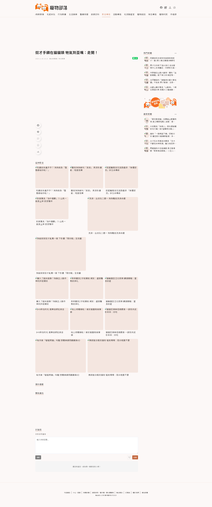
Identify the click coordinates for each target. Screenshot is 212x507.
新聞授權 (86, 493)
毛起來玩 (51, 14)
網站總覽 (145, 493)
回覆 (135, 457)
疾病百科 (95, 14)
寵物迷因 (141, 14)
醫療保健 (84, 14)
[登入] (170, 7)
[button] (161, 7)
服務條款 (95, 493)
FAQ (74, 493)
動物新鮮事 (39, 14)
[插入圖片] (129, 457)
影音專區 (106, 14)
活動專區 (117, 14)
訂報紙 (127, 493)
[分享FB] (38, 125)
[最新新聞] (176, 114)
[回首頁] (51, 7)
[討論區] (38, 138)
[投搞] (165, 7)
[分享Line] (38, 132)
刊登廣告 (67, 493)
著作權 (102, 493)
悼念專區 (152, 14)
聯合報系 (119, 493)
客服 (79, 493)
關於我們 (136, 493)
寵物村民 (163, 14)
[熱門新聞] (176, 53)
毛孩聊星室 (129, 14)
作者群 (173, 14)
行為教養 (62, 14)
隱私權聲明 (110, 493)
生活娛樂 (73, 14)
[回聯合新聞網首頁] (41, 7)
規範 (38, 457)
